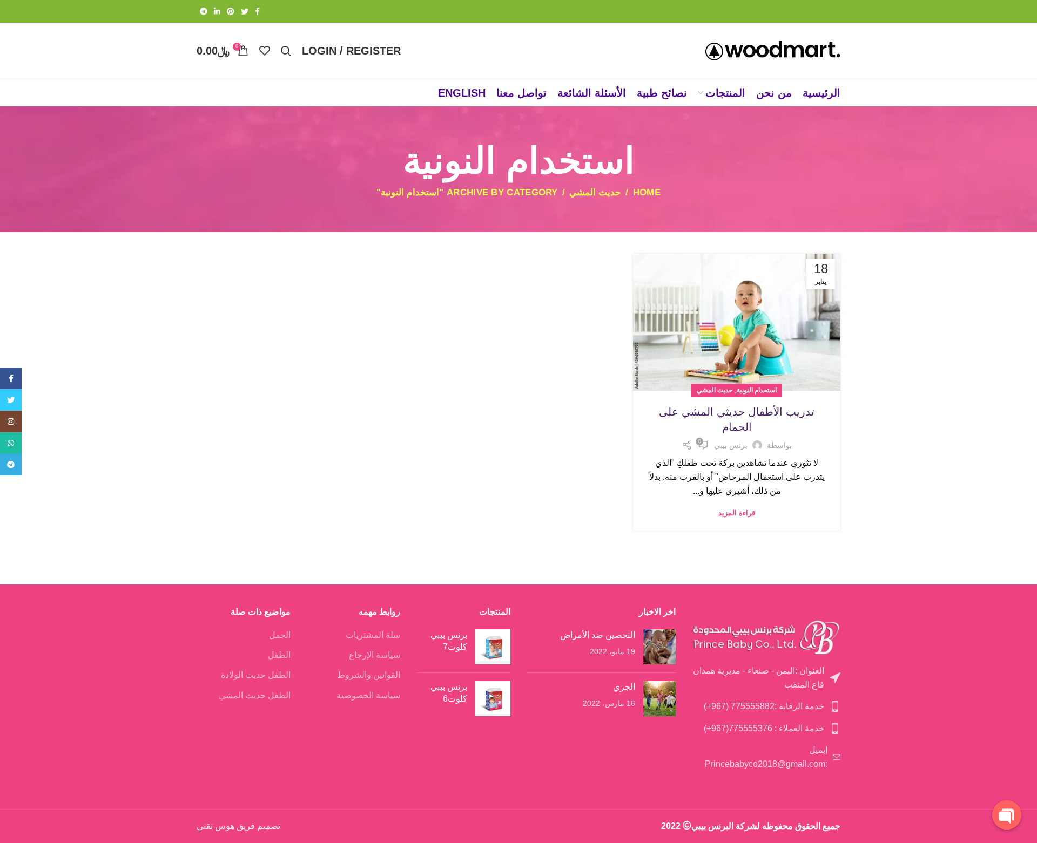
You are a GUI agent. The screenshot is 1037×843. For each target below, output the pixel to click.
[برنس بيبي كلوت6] (492, 698)
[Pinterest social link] (231, 11)
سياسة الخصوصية (368, 695)
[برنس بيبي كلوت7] (492, 646)
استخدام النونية (757, 390)
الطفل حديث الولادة (256, 674)
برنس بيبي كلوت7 (448, 640)
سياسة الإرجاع (374, 655)
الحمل (280, 635)
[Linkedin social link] (217, 11)
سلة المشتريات (373, 635)
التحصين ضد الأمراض (597, 635)
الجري (624, 686)
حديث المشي (595, 192)
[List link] (766, 677)
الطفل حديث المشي (255, 695)
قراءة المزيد (736, 512)
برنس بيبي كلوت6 (448, 692)
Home (647, 192)
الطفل (279, 655)
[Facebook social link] (257, 11)
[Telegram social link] (204, 11)
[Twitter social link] (245, 11)
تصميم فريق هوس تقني (238, 826)
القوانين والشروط (368, 674)
